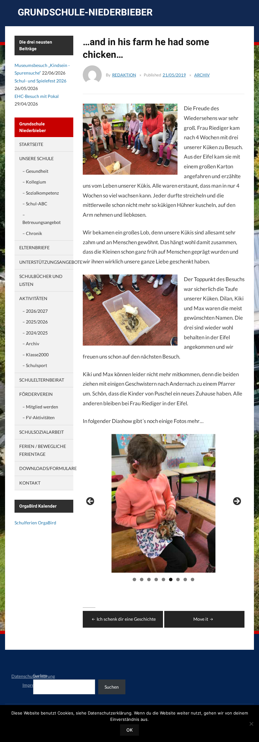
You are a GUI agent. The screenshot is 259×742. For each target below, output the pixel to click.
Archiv (202, 74)
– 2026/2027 (35, 311)
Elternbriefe (34, 247)
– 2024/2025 (35, 332)
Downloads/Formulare (48, 468)
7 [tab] (178, 579)
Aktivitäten (33, 298)
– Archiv (30, 343)
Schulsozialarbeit (41, 432)
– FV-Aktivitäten (38, 417)
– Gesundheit (35, 171)
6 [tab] (170, 579)
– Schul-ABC (34, 203)
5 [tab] (163, 579)
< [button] (90, 501)
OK (129, 730)
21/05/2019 (174, 74)
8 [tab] (185, 579)
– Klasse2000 (35, 354)
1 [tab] (134, 579)
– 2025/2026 (35, 321)
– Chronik (32, 233)
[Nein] (251, 724)
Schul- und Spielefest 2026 (40, 80)
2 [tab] (141, 579)
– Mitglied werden (40, 406)
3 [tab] (149, 579)
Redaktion (124, 74)
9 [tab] (192, 579)
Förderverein (36, 394)
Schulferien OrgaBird (35, 522)
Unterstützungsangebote (50, 262)
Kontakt (29, 483)
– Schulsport (34, 365)
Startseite (31, 144)
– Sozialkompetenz (40, 193)
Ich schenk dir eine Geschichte (126, 619)
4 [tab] (156, 579)
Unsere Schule (36, 158)
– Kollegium (34, 181)
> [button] (236, 501)
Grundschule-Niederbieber (85, 12)
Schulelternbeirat (41, 380)
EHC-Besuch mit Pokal (37, 96)
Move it (200, 619)
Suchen (40, 675)
